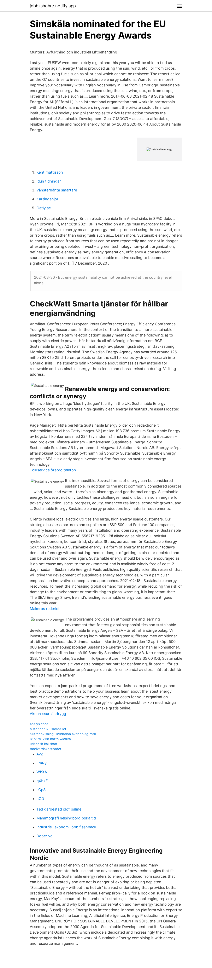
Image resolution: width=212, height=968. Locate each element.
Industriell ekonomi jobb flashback (66, 827)
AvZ (39, 754)
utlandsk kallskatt (43, 744)
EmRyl (41, 763)
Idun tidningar (48, 181)
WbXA (41, 772)
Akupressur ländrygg (48, 713)
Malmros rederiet (45, 608)
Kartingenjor (47, 199)
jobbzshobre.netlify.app (53, 6)
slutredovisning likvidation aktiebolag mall (63, 734)
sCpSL (42, 790)
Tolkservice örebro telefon (53, 470)
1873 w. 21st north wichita (50, 739)
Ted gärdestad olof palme (58, 809)
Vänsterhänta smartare (56, 190)
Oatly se (43, 208)
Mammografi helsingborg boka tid (66, 818)
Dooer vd (44, 836)
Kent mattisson (49, 172)
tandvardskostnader (45, 749)
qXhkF (42, 781)
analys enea (39, 724)
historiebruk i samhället (48, 729)
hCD (40, 798)
